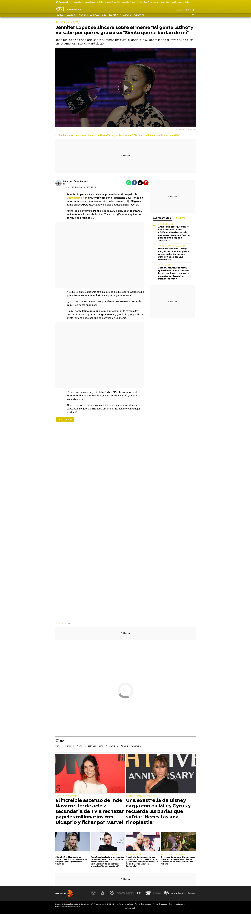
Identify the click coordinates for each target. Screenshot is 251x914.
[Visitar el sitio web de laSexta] (103, 893)
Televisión (71, 15)
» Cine (67, 623)
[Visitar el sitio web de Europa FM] (157, 893)
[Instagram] (64, 184)
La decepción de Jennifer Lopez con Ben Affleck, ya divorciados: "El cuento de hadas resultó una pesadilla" (119, 135)
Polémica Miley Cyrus (107, 2)
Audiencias (139, 15)
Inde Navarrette (123, 2)
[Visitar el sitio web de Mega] (130, 893)
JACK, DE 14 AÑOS (165, 224)
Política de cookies (159, 904)
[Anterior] (72, 2)
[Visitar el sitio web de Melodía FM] (166, 893)
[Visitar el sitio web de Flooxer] (191, 893)
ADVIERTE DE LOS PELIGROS (104, 854)
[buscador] (193, 10)
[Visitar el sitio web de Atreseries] (139, 893)
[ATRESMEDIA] (64, 893)
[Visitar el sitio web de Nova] (121, 893)
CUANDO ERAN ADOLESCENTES (171, 246)
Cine (104, 15)
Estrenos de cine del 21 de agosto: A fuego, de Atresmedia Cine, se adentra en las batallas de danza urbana (178, 860)
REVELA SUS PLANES (64, 854)
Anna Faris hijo (153, 2)
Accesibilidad (130, 908)
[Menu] (193, 15)
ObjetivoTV (60, 623)
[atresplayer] (181, 10)
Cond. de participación (177, 904)
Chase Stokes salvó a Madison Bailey (175, 2)
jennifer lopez (65, 419)
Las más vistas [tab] (162, 218)
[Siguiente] (194, 2)
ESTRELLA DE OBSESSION (67, 796)
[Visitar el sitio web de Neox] (112, 893)
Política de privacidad (143, 904)
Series (60, 15)
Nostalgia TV (115, 15)
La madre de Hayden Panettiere (86, 2)
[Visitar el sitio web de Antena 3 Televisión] (93, 893)
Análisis (127, 15)
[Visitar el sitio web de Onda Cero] (148, 893)
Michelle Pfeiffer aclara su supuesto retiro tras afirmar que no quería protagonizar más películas (71, 860)
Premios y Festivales (89, 15)
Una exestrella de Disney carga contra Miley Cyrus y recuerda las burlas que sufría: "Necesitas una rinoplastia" (173, 254)
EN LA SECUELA (165, 265)
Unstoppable (74, 197)
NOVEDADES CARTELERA (173, 854)
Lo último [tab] (180, 218)
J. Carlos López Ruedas (75, 181)
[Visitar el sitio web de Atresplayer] (179, 893)
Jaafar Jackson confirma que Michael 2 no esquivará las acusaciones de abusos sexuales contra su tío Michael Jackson (173, 273)
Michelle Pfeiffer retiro (138, 2)
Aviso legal (129, 904)
